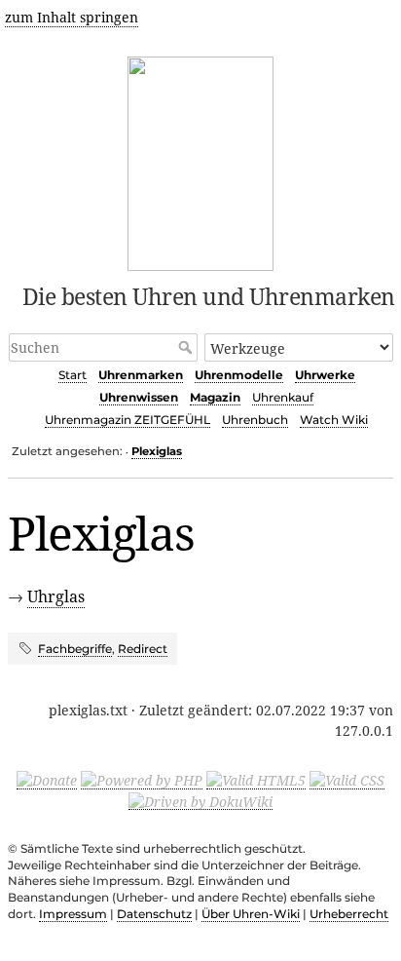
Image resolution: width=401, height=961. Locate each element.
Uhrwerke (325, 374)
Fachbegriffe (75, 648)
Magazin (215, 397)
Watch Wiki (334, 419)
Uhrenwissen (138, 397)
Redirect (142, 648)
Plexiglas (156, 451)
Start (72, 374)
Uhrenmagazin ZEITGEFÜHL (127, 419)
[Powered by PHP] (141, 779)
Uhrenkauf (282, 397)
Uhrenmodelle (239, 374)
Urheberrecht (349, 913)
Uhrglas (56, 596)
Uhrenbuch (255, 419)
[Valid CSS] (347, 779)
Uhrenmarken (140, 374)
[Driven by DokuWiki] (200, 800)
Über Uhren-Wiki (250, 913)
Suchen (187, 347)
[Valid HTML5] (256, 779)
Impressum (73, 913)
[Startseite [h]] (201, 160)
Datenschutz (154, 913)
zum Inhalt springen (71, 17)
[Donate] (47, 779)
